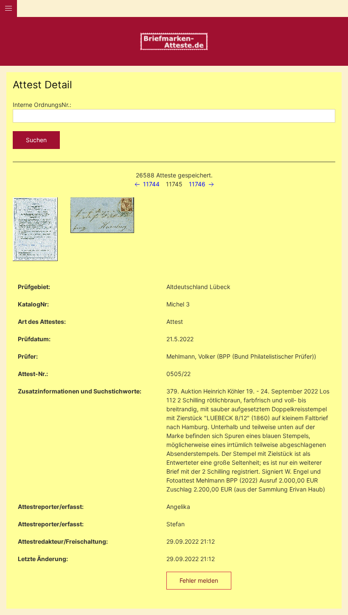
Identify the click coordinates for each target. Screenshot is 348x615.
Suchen (36, 139)
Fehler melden (199, 580)
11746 (198, 184)
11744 (150, 184)
